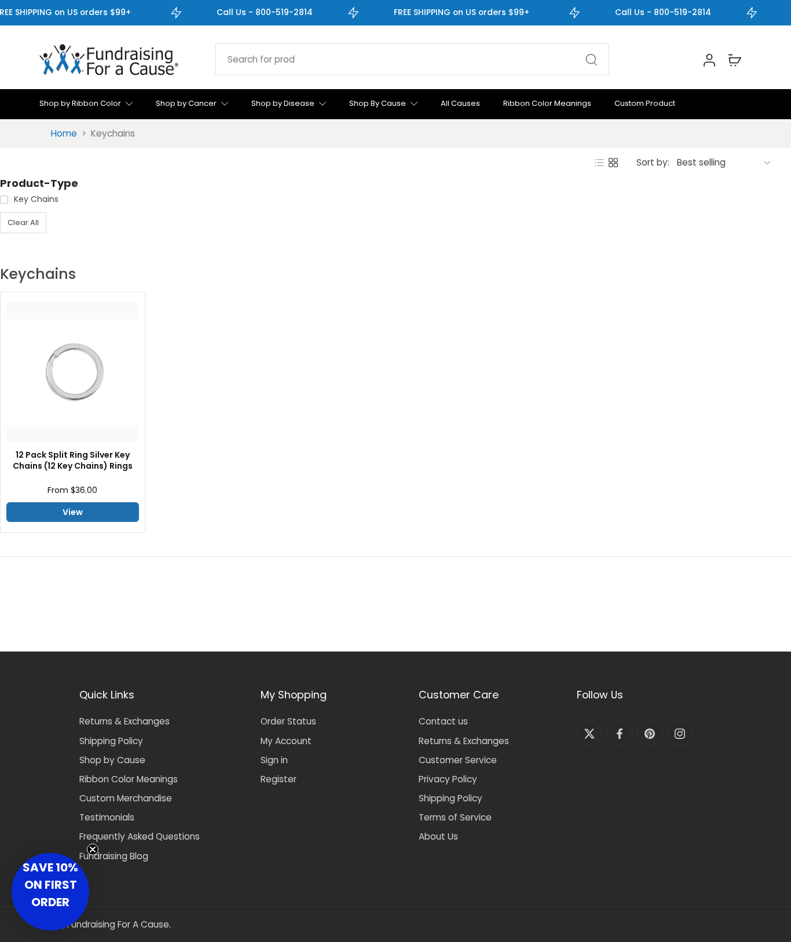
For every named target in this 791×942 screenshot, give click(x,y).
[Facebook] (619, 733)
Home (64, 133)
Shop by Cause (112, 760)
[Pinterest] (649, 733)
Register (278, 779)
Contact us (443, 721)
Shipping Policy (111, 741)
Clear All (23, 222)
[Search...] (591, 59)
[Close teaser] (92, 849)
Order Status (288, 721)
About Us (438, 836)
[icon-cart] (734, 59)
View (73, 512)
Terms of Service (455, 817)
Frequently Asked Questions (139, 836)
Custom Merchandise (125, 798)
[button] (50, 891)
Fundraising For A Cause (118, 924)
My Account (286, 741)
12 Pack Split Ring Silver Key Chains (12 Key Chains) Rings (73, 461)
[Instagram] (680, 733)
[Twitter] (589, 733)
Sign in (274, 760)
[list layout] (599, 162)
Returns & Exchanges (124, 721)
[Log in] (709, 59)
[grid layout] (613, 162)
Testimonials (106, 817)
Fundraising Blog (113, 856)
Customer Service (458, 760)
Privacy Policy (448, 779)
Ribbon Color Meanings (128, 779)
